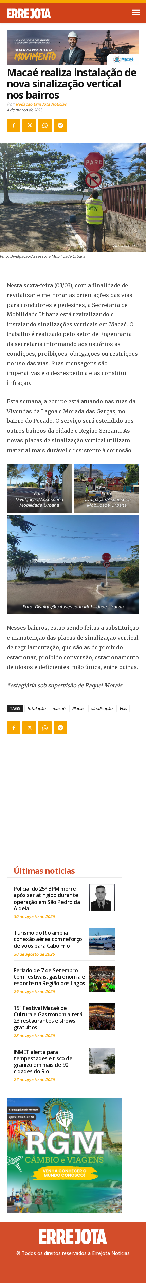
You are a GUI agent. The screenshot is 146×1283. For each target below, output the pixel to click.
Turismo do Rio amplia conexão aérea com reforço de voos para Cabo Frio (48, 939)
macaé (58, 708)
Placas (78, 708)
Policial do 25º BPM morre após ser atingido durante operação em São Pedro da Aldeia (47, 898)
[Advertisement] (64, 801)
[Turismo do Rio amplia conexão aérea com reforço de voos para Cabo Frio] (102, 941)
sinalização (101, 708)
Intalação (36, 708)
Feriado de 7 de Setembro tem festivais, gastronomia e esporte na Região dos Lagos (49, 977)
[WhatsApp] (45, 125)
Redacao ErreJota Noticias (41, 104)
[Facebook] (13, 125)
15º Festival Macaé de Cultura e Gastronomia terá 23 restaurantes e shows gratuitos (48, 1017)
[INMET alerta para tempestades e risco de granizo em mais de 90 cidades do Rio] (102, 1061)
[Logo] (40, 13)
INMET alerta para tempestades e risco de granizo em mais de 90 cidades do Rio (43, 1061)
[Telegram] (60, 125)
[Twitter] (29, 125)
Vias (123, 708)
